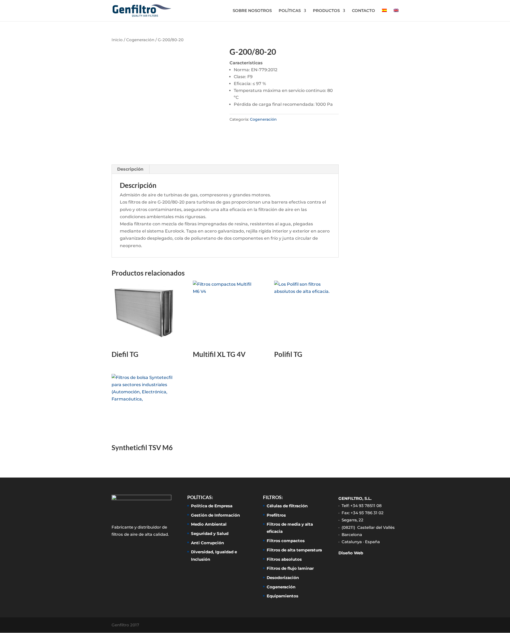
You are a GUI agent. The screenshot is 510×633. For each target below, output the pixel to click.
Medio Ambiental (209, 524)
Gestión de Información (215, 515)
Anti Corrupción (207, 542)
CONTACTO (363, 11)
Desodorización (283, 577)
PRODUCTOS (326, 11)
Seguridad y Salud (209, 533)
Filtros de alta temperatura (294, 549)
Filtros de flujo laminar (290, 568)
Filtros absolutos (284, 559)
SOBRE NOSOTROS (252, 11)
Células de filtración (287, 505)
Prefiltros (276, 515)
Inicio (117, 39)
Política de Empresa (211, 505)
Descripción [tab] (130, 169)
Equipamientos (282, 595)
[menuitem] (384, 15)
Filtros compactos (286, 540)
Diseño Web (350, 552)
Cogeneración (140, 39)
